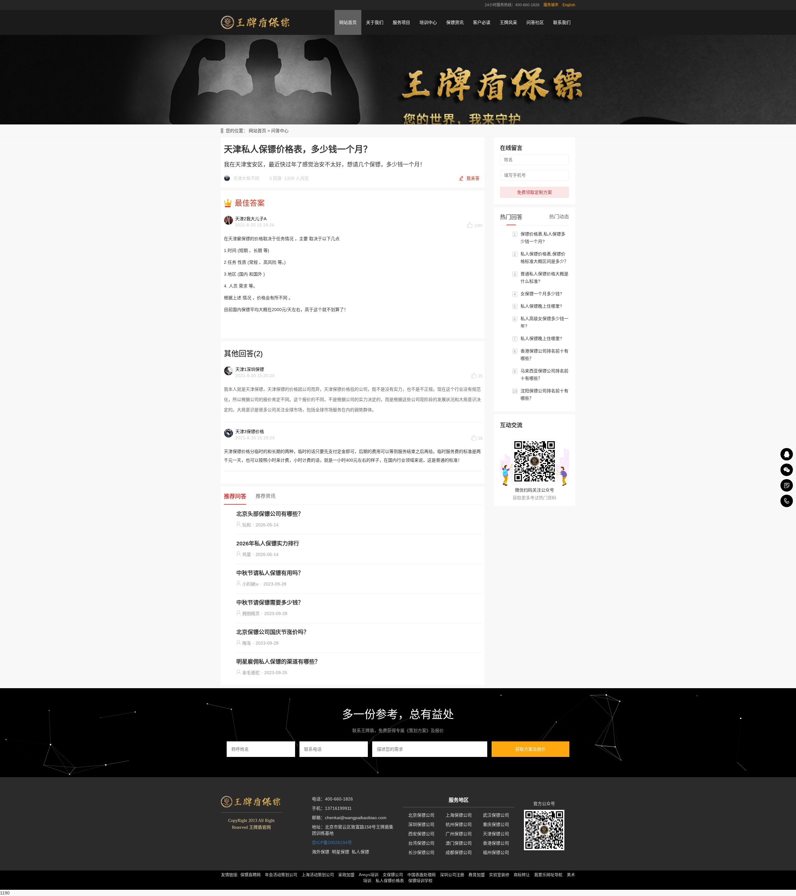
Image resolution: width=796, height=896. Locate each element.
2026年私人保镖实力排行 (267, 543)
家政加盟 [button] (346, 874)
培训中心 (428, 22)
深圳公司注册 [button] (452, 874)
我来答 (472, 178)
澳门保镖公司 (459, 843)
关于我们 (374, 22)
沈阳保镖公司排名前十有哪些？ (544, 394)
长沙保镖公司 (421, 852)
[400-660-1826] (786, 501)
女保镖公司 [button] (393, 874)
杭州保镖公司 (459, 824)
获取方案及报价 (530, 749)
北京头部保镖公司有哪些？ (269, 514)
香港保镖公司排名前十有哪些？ (544, 354)
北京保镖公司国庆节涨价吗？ (272, 632)
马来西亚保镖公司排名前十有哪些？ (544, 374)
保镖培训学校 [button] (420, 880)
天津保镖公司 (496, 833)
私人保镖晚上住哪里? (541, 306)
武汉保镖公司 (496, 815)
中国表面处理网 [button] (421, 874)
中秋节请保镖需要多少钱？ (269, 602)
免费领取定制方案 (534, 192)
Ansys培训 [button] (368, 874)
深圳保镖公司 (421, 824)
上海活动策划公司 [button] (318, 874)
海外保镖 (320, 851)
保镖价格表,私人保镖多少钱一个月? (543, 237)
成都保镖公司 (459, 852)
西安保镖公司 (421, 833)
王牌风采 (508, 22)
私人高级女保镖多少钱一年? (544, 322)
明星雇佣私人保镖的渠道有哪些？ (278, 662)
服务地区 (459, 800)
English (568, 5)
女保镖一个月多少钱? (541, 293)
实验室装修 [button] (499, 874)
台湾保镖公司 (421, 843)
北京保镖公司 (421, 815)
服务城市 (551, 5)
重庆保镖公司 (496, 824)
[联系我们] (786, 485)
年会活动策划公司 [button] (281, 874)
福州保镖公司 (496, 852)
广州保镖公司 (459, 833)
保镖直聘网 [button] (250, 874)
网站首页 (348, 22)
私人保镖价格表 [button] (390, 880)
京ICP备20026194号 (332, 842)
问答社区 (535, 22)
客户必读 (481, 22)
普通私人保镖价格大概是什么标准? (544, 277)
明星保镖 (340, 851)
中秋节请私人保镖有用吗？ (269, 573)
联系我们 (562, 22)
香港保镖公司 (496, 843)
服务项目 (401, 22)
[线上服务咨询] (786, 454)
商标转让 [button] (522, 874)
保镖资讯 (455, 22)
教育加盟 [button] (477, 874)
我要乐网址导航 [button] (548, 874)
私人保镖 (360, 851)
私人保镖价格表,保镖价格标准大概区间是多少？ (544, 257)
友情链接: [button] (229, 874)
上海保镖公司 (459, 815)
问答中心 (280, 130)
